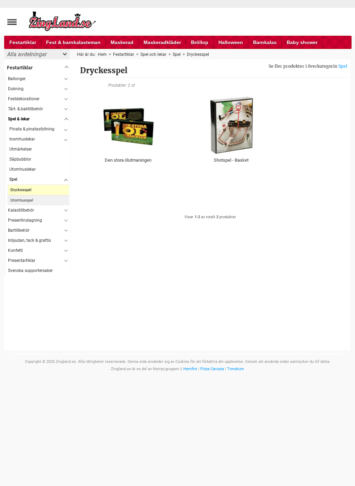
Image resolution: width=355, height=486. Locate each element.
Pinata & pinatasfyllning (31, 129)
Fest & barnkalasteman (73, 42)
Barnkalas (265, 42)
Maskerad (122, 42)
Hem (102, 54)
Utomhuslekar (22, 169)
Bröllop (199, 42)
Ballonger (17, 78)
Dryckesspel (21, 190)
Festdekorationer (24, 98)
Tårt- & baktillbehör (25, 108)
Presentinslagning (25, 220)
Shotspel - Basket (231, 160)
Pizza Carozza (212, 369)
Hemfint (190, 369)
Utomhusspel (21, 200)
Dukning (16, 88)
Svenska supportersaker (30, 270)
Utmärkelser (20, 149)
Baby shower (302, 42)
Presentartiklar (21, 260)
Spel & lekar (18, 119)
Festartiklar (22, 42)
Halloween (230, 42)
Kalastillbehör (21, 210)
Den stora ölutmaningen (128, 160)
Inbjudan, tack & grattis (29, 240)
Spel (342, 66)
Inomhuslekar (22, 139)
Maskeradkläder (162, 42)
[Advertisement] (37, 380)
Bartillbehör (18, 230)
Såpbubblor (20, 159)
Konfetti (15, 250)
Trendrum (235, 369)
